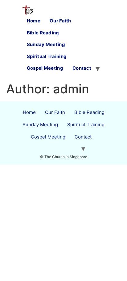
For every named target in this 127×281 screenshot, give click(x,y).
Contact (81, 68)
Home (33, 21)
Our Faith (60, 21)
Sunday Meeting (46, 44)
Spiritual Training (47, 56)
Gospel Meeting (45, 68)
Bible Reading (43, 33)
